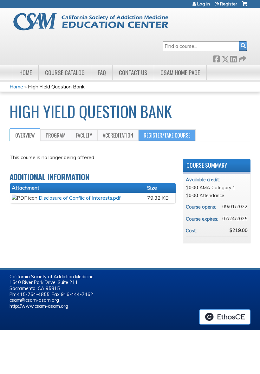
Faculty (84, 135)
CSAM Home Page (180, 72)
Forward (242, 57)
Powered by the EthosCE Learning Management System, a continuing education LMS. (224, 317)
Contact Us (133, 72)
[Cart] (244, 6)
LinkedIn (233, 57)
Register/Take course (167, 135)
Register (228, 4)
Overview (25, 135)
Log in (203, 4)
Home (25, 72)
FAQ (102, 72)
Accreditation (118, 135)
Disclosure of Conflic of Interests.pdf (80, 198)
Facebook (216, 57)
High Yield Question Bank (56, 86)
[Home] (96, 21)
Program (56, 135)
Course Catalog (65, 72)
